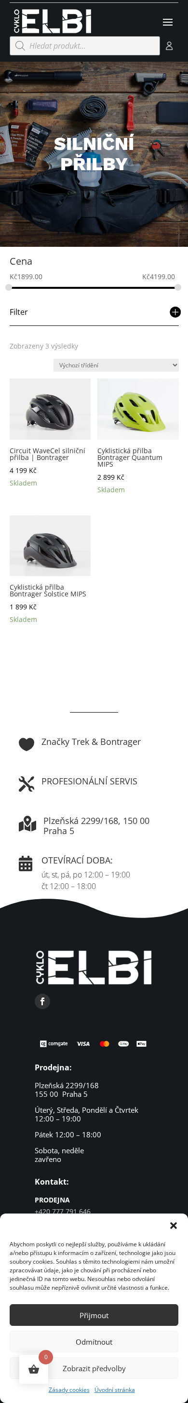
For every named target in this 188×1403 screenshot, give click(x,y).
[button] (173, 1225)
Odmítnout (94, 1342)
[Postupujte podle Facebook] (42, 1001)
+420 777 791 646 (63, 1211)
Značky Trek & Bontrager (91, 741)
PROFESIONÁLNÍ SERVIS (89, 781)
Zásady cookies (69, 1390)
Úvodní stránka (114, 1390)
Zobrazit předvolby (94, 1368)
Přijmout (94, 1315)
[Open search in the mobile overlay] (85, 45)
